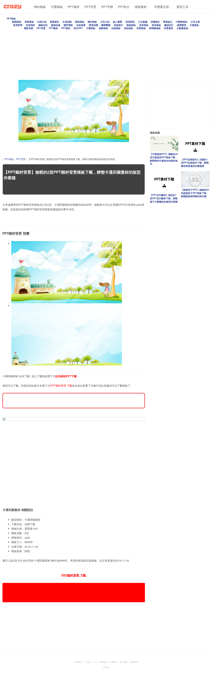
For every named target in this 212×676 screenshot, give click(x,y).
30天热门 (78, 661)
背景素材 (168, 28)
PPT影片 (124, 6)
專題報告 (54, 21)
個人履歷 (117, 21)
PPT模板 (11, 18)
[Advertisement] (101, 53)
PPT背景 (90, 6)
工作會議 (142, 21)
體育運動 (68, 25)
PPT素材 (74, 6)
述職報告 (155, 21)
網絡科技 (43, 25)
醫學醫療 (106, 25)
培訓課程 (130, 21)
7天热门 (88, 661)
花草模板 (143, 25)
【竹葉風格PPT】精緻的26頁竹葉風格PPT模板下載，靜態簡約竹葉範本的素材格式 (164, 158)
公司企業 (195, 21)
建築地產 (55, 25)
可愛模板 (57, 6)
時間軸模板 (155, 28)
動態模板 (16, 21)
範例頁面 (134, 661)
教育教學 (18, 25)
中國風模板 (181, 21)
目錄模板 (116, 28)
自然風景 (80, 25)
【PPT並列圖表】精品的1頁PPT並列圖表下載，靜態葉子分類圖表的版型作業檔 (164, 198)
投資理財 (30, 25)
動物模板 (131, 25)
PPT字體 (107, 6)
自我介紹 (42, 21)
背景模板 (141, 28)
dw (95, 661)
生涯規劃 (67, 21)
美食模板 (156, 25)
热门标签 (124, 661)
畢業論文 (167, 21)
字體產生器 (161, 6)
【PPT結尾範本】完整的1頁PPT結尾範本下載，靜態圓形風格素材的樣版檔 (195, 163)
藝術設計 (169, 25)
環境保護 (93, 25)
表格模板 (128, 28)
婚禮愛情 (181, 25)
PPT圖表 (53, 28)
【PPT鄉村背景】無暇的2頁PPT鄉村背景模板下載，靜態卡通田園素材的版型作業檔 (72, 174)
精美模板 (79, 21)
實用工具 (182, 6)
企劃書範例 (182, 28)
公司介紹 (104, 21)
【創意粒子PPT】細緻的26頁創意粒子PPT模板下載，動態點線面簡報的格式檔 (195, 193)
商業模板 (29, 21)
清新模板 (103, 28)
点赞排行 (113, 661)
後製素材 (141, 6)
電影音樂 (28, 28)
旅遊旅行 (118, 25)
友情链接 (103, 661)
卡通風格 (194, 25)
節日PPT (78, 28)
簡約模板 (40, 6)
